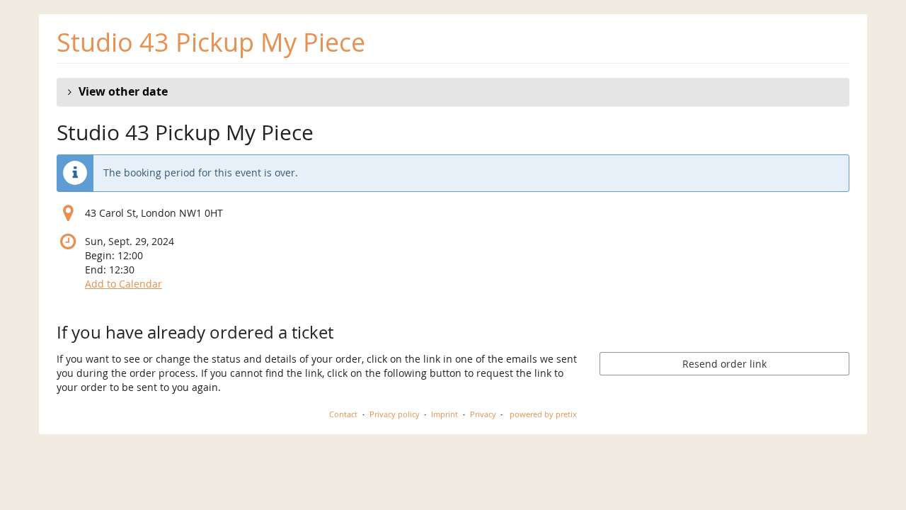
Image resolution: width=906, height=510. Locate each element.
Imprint (444, 414)
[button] (453, 92)
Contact (343, 414)
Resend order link (724, 363)
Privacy (483, 414)
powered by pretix (543, 414)
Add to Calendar (123, 283)
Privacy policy (394, 414)
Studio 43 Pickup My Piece (211, 42)
